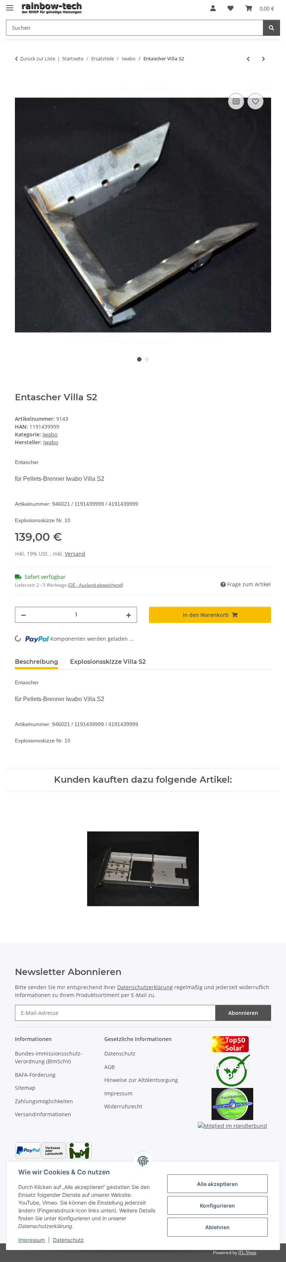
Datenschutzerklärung (145, 987)
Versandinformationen (43, 1114)
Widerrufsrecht (123, 1106)
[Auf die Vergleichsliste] (236, 101)
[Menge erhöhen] (128, 614)
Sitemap (25, 1087)
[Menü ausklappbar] (9, 4)
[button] (213, 8)
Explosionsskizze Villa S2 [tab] (108, 661)
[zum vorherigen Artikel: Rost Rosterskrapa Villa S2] (248, 59)
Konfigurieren (217, 1205)
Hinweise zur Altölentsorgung (141, 1079)
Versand (75, 553)
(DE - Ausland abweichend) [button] (95, 585)
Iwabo (49, 434)
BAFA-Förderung (35, 1074)
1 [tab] (139, 359)
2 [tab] (146, 359)
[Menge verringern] (23, 614)
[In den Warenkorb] (21, 83)
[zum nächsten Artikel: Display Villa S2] (263, 59)
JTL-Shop (247, 1252)
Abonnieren (243, 1012)
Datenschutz (68, 1240)
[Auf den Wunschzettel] (255, 101)
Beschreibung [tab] (36, 661)
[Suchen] (271, 28)
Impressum (31, 1240)
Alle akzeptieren (217, 1184)
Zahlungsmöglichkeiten (44, 1101)
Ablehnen (217, 1227)
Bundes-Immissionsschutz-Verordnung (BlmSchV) (48, 1057)
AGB (109, 1066)
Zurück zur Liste (37, 58)
